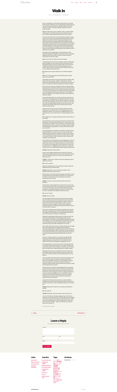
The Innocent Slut (35, 363)
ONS (54, 374)
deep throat (55, 367)
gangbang (57, 370)
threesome (58, 380)
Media (76, 2)
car (57, 362)
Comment (44, 327)
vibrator (58, 381)
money (60, 373)
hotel (58, 371)
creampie (55, 365)
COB (56, 364)
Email (60, 336)
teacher (54, 380)
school (57, 376)
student (60, 379)
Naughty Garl (34, 360)
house (61, 371)
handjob (55, 371)
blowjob (45, 306)
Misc (85, 2)
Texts (72, 2)
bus (56, 362)
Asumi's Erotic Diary (46, 360)
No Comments (65, 14)
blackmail (54, 361)
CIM (47, 306)
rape (60, 374)
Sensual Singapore (35, 362)
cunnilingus (55, 366)
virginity (53, 306)
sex (50, 306)
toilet (61, 380)
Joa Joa (44, 374)
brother (54, 362)
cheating (60, 362)
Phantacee (36, 389)
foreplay (54, 370)
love (57, 372)
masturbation (56, 373)
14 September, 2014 (57, 14)
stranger (57, 379)
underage (55, 381)
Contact (89, 2)
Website (44, 340)
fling (59, 368)
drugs (59, 367)
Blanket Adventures (46, 365)
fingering (55, 368)
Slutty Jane (44, 372)
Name (43, 336)
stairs (54, 379)
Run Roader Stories (46, 367)
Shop (81, 2)
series (59, 376)
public (57, 374)
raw (49, 306)
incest (54, 372)
